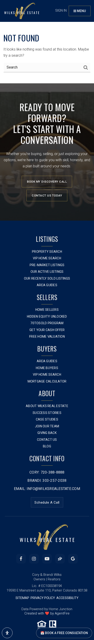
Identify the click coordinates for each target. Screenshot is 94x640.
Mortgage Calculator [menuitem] (47, 381)
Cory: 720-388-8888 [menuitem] (47, 472)
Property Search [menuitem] (47, 251)
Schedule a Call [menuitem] (47, 502)
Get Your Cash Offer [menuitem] (47, 330)
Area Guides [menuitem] (47, 285)
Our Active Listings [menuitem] (47, 271)
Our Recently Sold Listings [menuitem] (47, 278)
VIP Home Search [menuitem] (47, 258)
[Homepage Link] (21, 10)
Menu (81, 11)
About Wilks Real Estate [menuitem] (47, 406)
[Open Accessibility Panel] (7, 632)
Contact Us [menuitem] (47, 439)
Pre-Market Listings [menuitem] (47, 265)
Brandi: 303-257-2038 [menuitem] (46, 480)
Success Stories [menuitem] (47, 413)
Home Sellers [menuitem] (47, 309)
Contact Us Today (47, 195)
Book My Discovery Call (47, 181)
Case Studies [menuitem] (47, 419)
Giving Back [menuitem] (47, 433)
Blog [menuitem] (47, 446)
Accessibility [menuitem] (67, 598)
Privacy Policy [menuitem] (43, 598)
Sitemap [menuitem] (22, 598)
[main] (47, 41)
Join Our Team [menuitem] (47, 426)
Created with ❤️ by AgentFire (47, 613)
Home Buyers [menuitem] (47, 368)
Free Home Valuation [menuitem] (47, 336)
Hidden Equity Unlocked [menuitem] (47, 316)
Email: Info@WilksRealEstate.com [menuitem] (47, 489)
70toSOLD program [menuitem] (46, 323)
